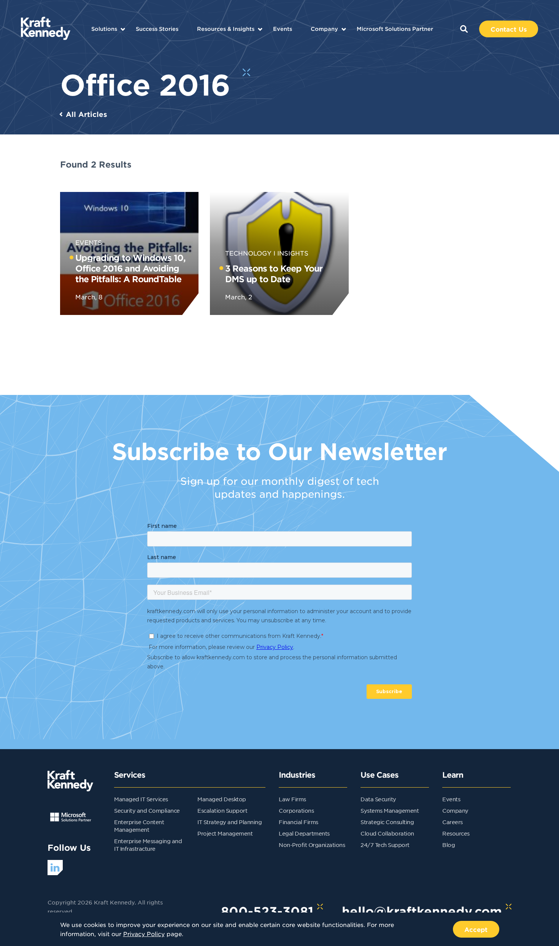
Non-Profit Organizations (312, 844)
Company (324, 29)
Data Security (378, 799)
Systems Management (389, 810)
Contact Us (509, 29)
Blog (448, 844)
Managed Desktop (221, 799)
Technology (248, 253)
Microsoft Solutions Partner (395, 29)
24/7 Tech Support (385, 844)
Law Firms (292, 799)
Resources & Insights (225, 29)
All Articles (86, 114)
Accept (476, 929)
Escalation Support (222, 810)
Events (282, 29)
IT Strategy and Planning (229, 821)
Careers (452, 821)
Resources (456, 833)
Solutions (104, 29)
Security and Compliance (147, 810)
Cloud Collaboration (387, 833)
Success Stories (157, 29)
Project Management (225, 833)
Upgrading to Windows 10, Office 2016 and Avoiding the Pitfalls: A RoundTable (130, 268)
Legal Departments (304, 833)
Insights (292, 253)
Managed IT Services (141, 799)
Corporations (296, 810)
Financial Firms (298, 821)
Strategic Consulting (387, 821)
